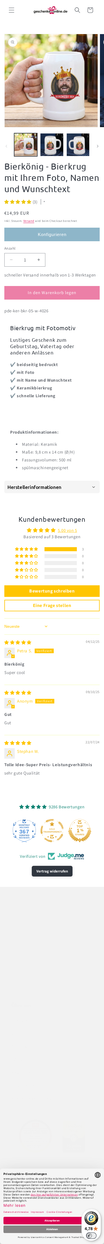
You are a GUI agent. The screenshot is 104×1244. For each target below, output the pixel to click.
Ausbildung (22, 1046)
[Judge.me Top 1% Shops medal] (79, 830)
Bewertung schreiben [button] (52, 591)
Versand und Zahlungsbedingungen (45, 976)
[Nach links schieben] (6, 146)
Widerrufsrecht (25, 989)
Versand (28, 221)
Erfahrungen (23, 1085)
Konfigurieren (52, 234)
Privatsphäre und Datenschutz (40, 963)
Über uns (20, 1020)
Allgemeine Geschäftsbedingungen (44, 924)
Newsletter (22, 1072)
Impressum (22, 950)
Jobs (16, 1033)
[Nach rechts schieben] (97, 146)
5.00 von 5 (67, 530)
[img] (17, 642)
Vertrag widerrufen (52, 871)
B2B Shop (20, 1059)
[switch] (91, 1235)
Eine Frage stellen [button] (52, 605)
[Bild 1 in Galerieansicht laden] (25, 144)
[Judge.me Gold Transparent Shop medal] (52, 830)
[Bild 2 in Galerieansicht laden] (51, 144)
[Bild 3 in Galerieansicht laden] (78, 144)
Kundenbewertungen (31, 1098)
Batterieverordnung (30, 937)
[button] (11, 10)
